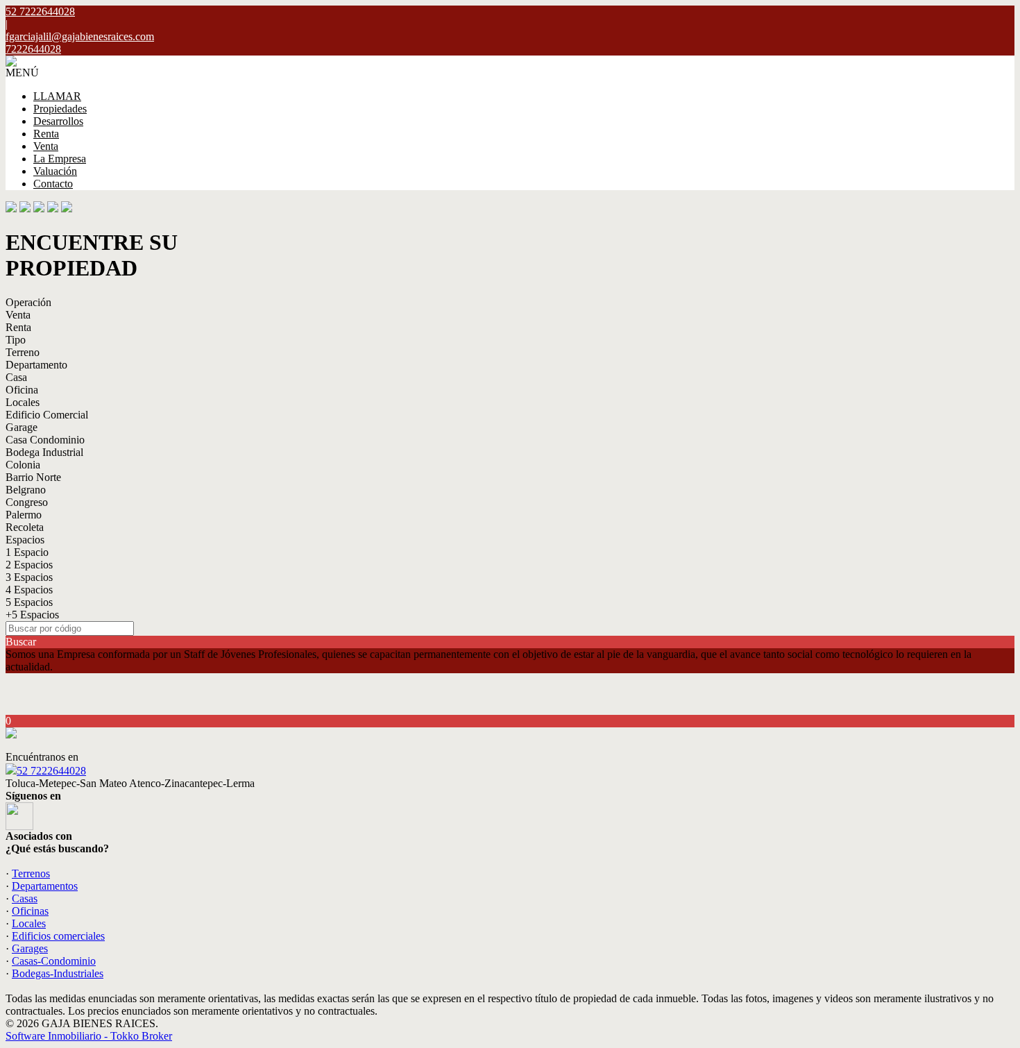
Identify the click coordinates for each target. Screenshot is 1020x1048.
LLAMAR (57, 96)
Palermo (24, 515)
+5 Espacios (32, 614)
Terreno (23, 352)
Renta (46, 134)
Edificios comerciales (58, 936)
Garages (30, 948)
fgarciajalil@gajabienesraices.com (80, 36)
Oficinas (30, 911)
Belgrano (26, 490)
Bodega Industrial (44, 452)
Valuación (55, 171)
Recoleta (25, 527)
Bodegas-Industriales (57, 973)
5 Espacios (29, 602)
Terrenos (31, 873)
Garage (21, 427)
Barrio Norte (33, 477)
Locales (23, 402)
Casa (16, 377)
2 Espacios (29, 565)
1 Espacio (27, 552)
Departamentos (45, 886)
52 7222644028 (51, 771)
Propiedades (60, 109)
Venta (45, 146)
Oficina (22, 390)
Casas (24, 898)
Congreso (27, 502)
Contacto (53, 183)
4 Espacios (29, 589)
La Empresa (59, 158)
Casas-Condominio (54, 961)
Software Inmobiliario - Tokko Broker (89, 1036)
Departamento (36, 365)
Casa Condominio (45, 440)
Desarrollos (58, 121)
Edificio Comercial (47, 415)
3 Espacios (29, 577)
